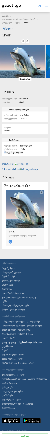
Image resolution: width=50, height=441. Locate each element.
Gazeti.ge (23, 431)
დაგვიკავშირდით (11, 280)
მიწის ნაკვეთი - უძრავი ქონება (17, 330)
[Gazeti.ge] (11, 7)
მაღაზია (6, 350)
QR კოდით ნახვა (10, 169)
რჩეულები (7, 289)
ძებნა (4, 301)
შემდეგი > (8, 28)
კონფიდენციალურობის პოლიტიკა (19, 297)
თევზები (18, 23)
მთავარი (5, 16)
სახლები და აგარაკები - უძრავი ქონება (21, 321)
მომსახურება (8, 338)
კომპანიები (7, 395)
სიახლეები (7, 285)
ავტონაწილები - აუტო (13, 354)
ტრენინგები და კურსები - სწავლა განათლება (24, 379)
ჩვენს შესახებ (8, 276)
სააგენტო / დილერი (12, 391)
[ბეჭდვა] (27, 41)
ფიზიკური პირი (9, 383)
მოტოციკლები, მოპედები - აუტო (18, 363)
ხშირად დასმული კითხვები (15, 305)
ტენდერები (7, 387)
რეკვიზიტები (8, 408)
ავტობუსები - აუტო (11, 399)
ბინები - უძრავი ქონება (13, 309)
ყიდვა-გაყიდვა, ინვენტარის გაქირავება (19, 19)
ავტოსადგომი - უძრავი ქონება (17, 334)
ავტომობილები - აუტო (13, 375)
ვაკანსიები (7, 346)
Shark (12, 231)
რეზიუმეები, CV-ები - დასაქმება (17, 404)
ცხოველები (7, 23)
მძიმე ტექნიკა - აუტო (12, 359)
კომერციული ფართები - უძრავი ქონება (22, 325)
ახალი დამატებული (12, 272)
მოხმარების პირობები (13, 293)
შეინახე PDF (8, 164)
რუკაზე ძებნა (8, 268)
